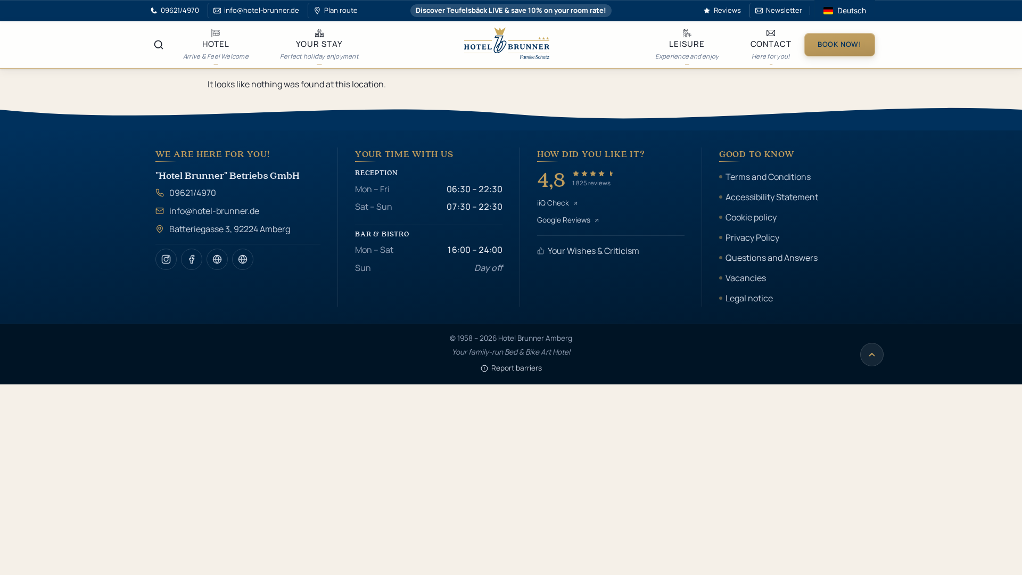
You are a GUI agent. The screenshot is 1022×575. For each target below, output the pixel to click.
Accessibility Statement (772, 197)
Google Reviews (563, 220)
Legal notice (749, 298)
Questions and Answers (772, 258)
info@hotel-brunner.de (214, 211)
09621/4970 (192, 193)
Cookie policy (751, 217)
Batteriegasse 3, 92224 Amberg (229, 229)
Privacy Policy (752, 237)
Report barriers (516, 368)
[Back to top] (872, 354)
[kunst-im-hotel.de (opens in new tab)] (242, 259)
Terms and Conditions (768, 177)
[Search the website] (158, 44)
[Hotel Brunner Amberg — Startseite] (506, 44)
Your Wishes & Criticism (593, 251)
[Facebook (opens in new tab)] (191, 259)
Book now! (840, 44)
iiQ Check (553, 203)
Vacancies (746, 278)
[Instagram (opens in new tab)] (166, 259)
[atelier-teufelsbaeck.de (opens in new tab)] (217, 259)
